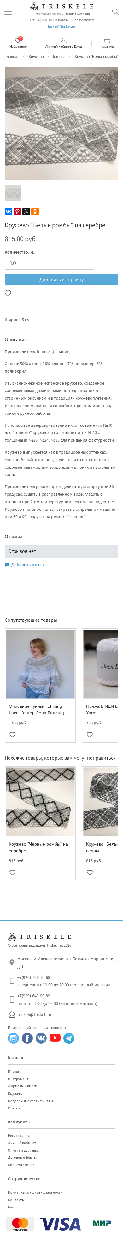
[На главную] (61, 5)
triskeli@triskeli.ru (61, 26)
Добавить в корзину (61, 280)
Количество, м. (19, 252)
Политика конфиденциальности (35, 1192)
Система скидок (21, 1164)
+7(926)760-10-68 (43, 20)
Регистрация (19, 1135)
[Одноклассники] (35, 211)
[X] (26, 211)
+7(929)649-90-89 (47, 14)
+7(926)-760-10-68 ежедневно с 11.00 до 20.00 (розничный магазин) (64, 981)
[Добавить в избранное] (8, 293)
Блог (12, 1207)
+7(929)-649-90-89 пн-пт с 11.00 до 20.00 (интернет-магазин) (57, 999)
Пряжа (13, 1071)
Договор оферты (22, 1157)
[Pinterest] (17, 211)
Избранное (18, 46)
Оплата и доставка (23, 1150)
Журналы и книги (22, 1086)
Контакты (16, 1199)
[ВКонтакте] (8, 211)
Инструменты (19, 1078)
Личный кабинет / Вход (63, 46)
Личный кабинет (22, 1143)
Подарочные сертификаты (30, 1100)
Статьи (14, 1108)
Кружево (15, 1093)
